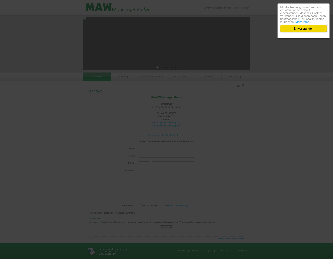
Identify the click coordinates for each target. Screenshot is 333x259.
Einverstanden (303, 28)
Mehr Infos (302, 21)
